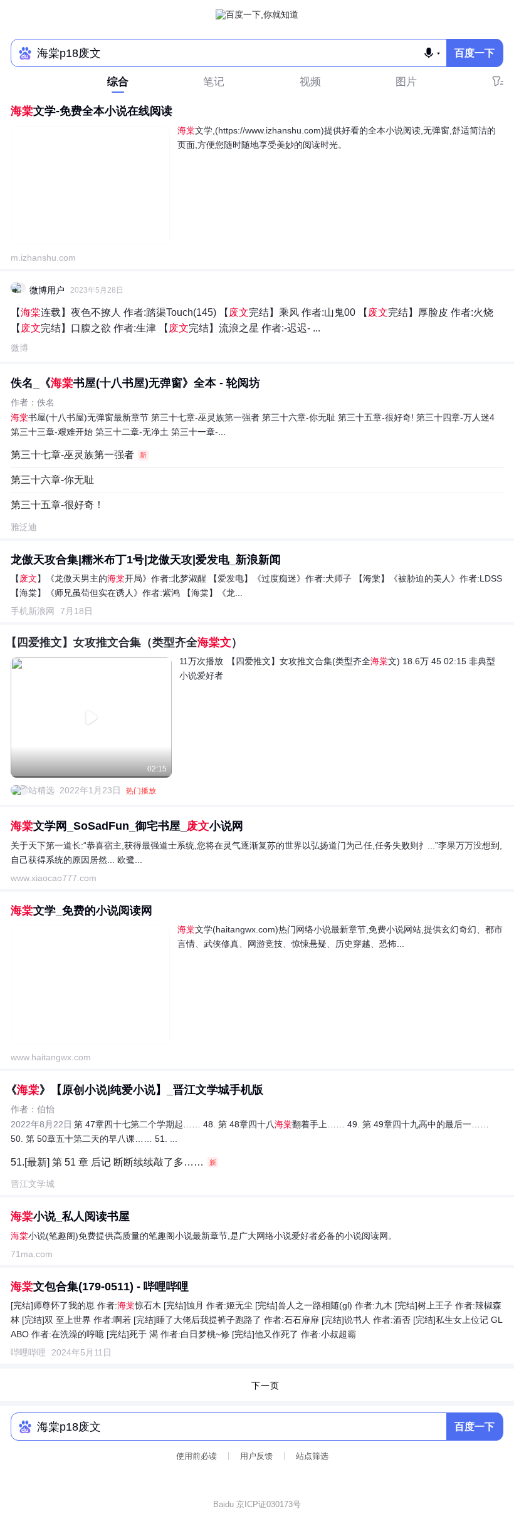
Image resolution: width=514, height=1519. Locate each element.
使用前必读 (196, 1456)
